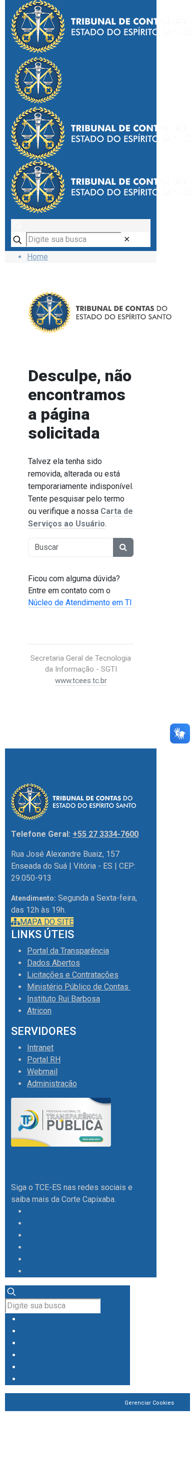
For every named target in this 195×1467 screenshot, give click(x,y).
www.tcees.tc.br (81, 680)
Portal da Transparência (68, 951)
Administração (52, 1083)
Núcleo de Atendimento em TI (80, 602)
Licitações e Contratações (72, 974)
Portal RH (43, 1059)
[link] (127, 239)
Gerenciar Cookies (149, 1403)
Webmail (42, 1071)
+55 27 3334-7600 (105, 834)
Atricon (39, 1010)
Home (37, 256)
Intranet (40, 1047)
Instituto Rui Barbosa (63, 998)
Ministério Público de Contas (78, 986)
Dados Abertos (53, 963)
